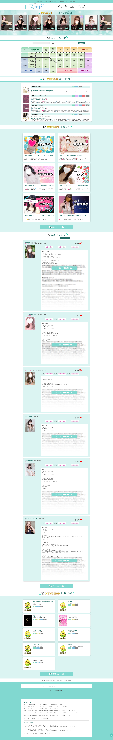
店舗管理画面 (75, 686)
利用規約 (70, 686)
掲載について (37, 686)
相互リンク (43, 686)
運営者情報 (55, 686)
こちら (64, 680)
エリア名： (30, 43)
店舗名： (53, 43)
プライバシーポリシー (62, 686)
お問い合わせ (49, 686)
